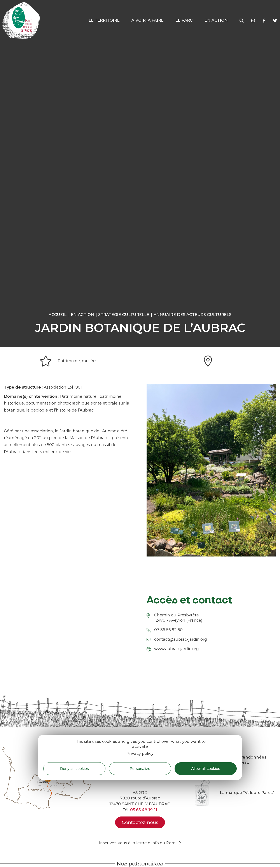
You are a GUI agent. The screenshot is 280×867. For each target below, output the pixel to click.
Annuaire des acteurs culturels (192, 314)
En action (82, 314)
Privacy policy (140, 753)
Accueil (57, 314)
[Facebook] (264, 21)
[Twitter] (275, 21)
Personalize (140, 768)
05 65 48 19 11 (143, 810)
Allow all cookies (205, 768)
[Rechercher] (241, 21)
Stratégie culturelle (123, 314)
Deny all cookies (74, 768)
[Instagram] (253, 21)
